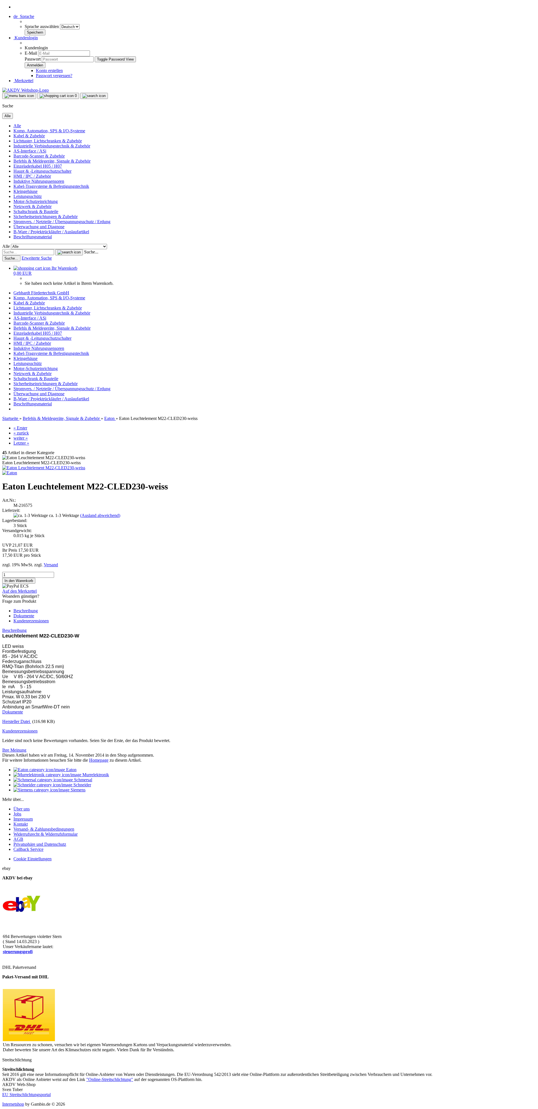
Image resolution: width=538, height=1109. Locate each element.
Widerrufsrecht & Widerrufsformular (45, 834)
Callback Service (28, 849)
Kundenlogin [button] (25, 37)
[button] (23, 16)
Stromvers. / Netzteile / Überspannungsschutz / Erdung (61, 221)
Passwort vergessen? (54, 75)
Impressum (23, 819)
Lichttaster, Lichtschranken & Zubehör (47, 140)
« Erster (20, 428)
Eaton (70, 769)
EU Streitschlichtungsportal (26, 1094)
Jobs (17, 814)
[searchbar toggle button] (94, 96)
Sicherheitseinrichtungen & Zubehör (45, 216)
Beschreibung (25, 610)
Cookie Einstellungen (32, 858)
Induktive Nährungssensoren (38, 181)
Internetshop (13, 1104)
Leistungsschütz (27, 196)
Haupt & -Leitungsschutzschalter (42, 171)
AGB (18, 839)
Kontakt (20, 824)
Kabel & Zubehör (29, 135)
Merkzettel (23, 80)
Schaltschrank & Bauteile (35, 211)
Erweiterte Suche (37, 258)
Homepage (98, 760)
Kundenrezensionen (31, 620)
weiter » (20, 438)
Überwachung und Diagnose (38, 226)
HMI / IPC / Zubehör (32, 176)
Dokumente (23, 615)
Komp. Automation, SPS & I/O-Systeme (49, 130)
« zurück (21, 433)
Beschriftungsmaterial (32, 236)
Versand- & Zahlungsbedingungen (43, 829)
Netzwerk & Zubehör (32, 206)
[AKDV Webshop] (25, 90)
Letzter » (21, 443)
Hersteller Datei (16, 721)
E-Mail (31, 53)
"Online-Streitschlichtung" (109, 1079)
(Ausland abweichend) (100, 515)
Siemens (77, 789)
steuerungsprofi (18, 951)
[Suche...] (69, 252)
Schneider (81, 784)
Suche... (91, 251)
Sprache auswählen (42, 26)
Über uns (21, 809)
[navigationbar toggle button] (19, 96)
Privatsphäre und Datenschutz (39, 844)
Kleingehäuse (25, 191)
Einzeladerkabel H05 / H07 (37, 166)
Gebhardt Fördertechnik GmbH (41, 292)
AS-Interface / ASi (29, 151)
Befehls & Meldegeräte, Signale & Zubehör (52, 161)
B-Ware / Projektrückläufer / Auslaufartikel (51, 231)
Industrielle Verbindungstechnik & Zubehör (51, 146)
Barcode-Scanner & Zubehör (39, 156)
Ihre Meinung (14, 750)
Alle (17, 125)
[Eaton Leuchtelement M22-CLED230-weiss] (43, 467)
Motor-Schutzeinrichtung (35, 201)
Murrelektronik (95, 774)
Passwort (33, 59)
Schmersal (82, 779)
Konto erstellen (49, 70)
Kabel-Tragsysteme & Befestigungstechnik (51, 186)
